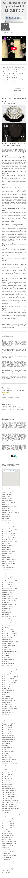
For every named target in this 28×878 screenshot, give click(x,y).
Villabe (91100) (6, 853)
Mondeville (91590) (7, 725)
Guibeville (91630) (6, 649)
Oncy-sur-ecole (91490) (8, 747)
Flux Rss (19, 454)
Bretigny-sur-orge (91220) (8, 545)
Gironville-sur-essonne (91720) (10, 641)
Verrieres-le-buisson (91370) (9, 843)
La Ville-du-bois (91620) (8, 673)
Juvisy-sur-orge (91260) (8, 663)
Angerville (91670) (6, 492)
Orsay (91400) (5, 753)
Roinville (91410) (6, 776)
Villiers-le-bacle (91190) (8, 865)
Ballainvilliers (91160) (7, 510)
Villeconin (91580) (6, 857)
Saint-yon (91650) (6, 812)
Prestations (5, 27)
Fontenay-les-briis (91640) (8, 635)
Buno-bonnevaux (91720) (8, 561)
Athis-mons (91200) (7, 500)
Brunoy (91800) (6, 557)
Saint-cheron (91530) (7, 786)
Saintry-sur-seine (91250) (8, 816)
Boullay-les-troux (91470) (8, 533)
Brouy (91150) (5, 555)
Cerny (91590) (5, 565)
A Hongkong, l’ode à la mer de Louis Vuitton (13, 361)
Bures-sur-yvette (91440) (8, 563)
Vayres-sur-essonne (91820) (9, 841)
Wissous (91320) (6, 870)
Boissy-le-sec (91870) (7, 528)
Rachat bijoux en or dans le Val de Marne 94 (19, 80)
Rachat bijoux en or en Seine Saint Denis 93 (19, 74)
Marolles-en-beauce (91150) (9, 706)
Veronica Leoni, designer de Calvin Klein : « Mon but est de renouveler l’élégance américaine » (14, 350)
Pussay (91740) (6, 769)
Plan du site (9, 454)
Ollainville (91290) (6, 745)
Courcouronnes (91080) (8, 596)
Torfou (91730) (6, 831)
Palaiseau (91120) (6, 757)
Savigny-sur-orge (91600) (8, 820)
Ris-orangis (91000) (7, 774)
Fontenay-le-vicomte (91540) (9, 633)
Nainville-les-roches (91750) (9, 741)
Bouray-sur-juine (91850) (8, 535)
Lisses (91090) (6, 696)
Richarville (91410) (7, 773)
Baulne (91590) (6, 514)
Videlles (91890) (6, 849)
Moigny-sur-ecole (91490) (8, 724)
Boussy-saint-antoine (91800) (9, 537)
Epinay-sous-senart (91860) (9, 616)
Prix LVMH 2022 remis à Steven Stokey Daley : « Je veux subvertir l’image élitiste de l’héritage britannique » (14, 371)
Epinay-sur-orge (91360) (8, 618)
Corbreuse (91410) (7, 592)
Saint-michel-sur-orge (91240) (9, 804)
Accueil (5, 24)
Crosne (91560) (6, 602)
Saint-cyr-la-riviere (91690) (9, 788)
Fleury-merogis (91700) (8, 629)
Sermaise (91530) (6, 822)
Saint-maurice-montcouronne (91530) (11, 802)
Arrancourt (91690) (7, 498)
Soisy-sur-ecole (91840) (8, 823)
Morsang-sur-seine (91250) (9, 739)
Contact (5, 29)
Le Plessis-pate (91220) (8, 678)
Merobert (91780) (6, 718)
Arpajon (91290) (6, 496)
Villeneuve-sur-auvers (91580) (9, 863)
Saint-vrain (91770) (7, 810)
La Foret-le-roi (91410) (8, 667)
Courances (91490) (7, 594)
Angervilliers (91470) (7, 494)
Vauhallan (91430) (6, 839)
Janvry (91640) (6, 661)
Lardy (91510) (5, 675)
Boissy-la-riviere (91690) (8, 524)
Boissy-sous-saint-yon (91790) (9, 530)
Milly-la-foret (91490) (7, 722)
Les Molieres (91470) (7, 684)
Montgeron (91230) (7, 729)
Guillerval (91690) (6, 653)
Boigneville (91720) (7, 520)
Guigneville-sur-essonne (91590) (10, 651)
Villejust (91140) (6, 859)
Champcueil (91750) (7, 573)
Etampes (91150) (6, 622)
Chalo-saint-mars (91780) (8, 567)
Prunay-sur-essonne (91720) (9, 765)
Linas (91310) (5, 694)
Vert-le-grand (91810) (7, 845)
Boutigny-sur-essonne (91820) (9, 541)
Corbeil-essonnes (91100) (8, 590)
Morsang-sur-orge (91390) (8, 737)
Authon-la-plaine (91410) (8, 502)
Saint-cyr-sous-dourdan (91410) (10, 790)
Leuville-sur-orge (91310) (8, 690)
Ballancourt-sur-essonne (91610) (10, 512)
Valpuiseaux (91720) (7, 833)
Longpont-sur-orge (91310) (9, 700)
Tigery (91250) (6, 829)
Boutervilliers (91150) (7, 539)
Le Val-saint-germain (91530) (9, 680)
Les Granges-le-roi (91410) (9, 682)
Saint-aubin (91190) (7, 784)
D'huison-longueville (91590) (9, 604)
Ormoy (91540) (6, 749)
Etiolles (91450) (6, 624)
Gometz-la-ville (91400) (8, 643)
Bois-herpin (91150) (7, 522)
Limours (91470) (6, 692)
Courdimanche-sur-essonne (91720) (11, 598)
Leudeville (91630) (7, 688)
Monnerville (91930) (7, 727)
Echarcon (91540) (6, 612)
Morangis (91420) (6, 733)
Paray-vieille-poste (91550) (9, 759)
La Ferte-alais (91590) (7, 665)
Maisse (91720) (6, 702)
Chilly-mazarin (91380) (8, 586)
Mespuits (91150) (6, 720)
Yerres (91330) (6, 872)
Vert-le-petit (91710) (7, 847)
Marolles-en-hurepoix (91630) (9, 708)
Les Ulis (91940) (6, 686)
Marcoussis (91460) (7, 704)
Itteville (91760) (6, 657)
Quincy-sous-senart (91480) (9, 771)
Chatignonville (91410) (7, 579)
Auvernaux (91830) (7, 504)
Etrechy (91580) (6, 626)
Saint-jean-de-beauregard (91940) (10, 800)
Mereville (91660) (6, 716)
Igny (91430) (5, 655)
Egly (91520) (5, 614)
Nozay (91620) (6, 743)
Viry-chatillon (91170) (7, 869)
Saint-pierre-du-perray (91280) (10, 806)
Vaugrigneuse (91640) (7, 837)
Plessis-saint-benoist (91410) (9, 763)
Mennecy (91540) (6, 714)
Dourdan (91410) (6, 608)
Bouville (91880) (6, 543)
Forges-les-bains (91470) (8, 637)
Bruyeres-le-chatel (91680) (9, 559)
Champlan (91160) (7, 575)
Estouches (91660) (7, 620)
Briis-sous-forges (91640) (8, 553)
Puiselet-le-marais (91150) (8, 767)
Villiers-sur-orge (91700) (8, 867)
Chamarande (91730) (7, 571)
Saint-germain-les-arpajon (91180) (10, 794)
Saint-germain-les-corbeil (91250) (10, 796)
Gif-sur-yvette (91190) (7, 639)
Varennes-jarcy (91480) (8, 835)
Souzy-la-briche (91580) (8, 827)
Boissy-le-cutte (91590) (8, 526)
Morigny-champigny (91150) (9, 735)
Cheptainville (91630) (7, 582)
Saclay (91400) (6, 782)
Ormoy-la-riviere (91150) (8, 751)
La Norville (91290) (7, 671)
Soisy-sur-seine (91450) (8, 825)
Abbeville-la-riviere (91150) (9, 490)
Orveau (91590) (6, 755)
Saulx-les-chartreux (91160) (9, 818)
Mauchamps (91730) (7, 712)
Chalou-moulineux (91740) (8, 569)
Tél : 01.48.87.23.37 (14, 10)
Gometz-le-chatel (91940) (8, 645)
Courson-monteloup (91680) (9, 600)
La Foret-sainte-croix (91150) (9, 669)
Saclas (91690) (6, 780)
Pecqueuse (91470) (7, 761)
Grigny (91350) (6, 647)
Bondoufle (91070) (7, 531)
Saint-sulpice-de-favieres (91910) (10, 808)
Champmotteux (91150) (8, 577)
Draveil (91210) (6, 610)
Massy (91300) (6, 710)
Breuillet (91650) (6, 547)
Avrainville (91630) (7, 508)
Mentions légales (14, 458)
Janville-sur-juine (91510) (8, 659)
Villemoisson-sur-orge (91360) (9, 861)
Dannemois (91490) (7, 606)
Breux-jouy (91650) (7, 549)
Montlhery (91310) (6, 731)
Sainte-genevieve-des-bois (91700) (11, 814)
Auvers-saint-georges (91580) (9, 506)
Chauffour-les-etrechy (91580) (9, 580)
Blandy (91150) (6, 518)
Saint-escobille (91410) (8, 792)
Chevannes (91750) (7, 584)
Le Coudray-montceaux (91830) (10, 676)
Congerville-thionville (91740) (9, 588)
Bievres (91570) (6, 516)
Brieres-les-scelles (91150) (8, 551)
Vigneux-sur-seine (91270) (8, 851)
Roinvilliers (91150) (7, 778)
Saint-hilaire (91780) (7, 798)
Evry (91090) (5, 627)
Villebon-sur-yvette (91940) (9, 855)
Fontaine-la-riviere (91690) (9, 631)
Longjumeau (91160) (7, 698)
